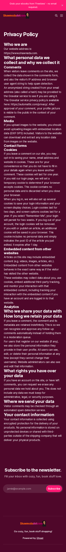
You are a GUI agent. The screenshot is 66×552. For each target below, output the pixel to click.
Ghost (40, 538)
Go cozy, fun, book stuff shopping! (33, 531)
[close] (62, 5)
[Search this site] (56, 15)
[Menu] (61, 15)
